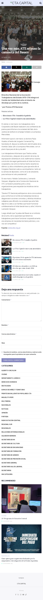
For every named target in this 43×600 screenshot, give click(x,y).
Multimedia (6, 401)
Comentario (6, 300)
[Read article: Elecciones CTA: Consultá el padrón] (7, 242)
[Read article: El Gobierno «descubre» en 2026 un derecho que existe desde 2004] (7, 268)
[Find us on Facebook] (15, 595)
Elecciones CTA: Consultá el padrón (17, 116)
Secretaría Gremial (9, 463)
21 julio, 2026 (16, 262)
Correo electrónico (9, 334)
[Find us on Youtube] (23, 595)
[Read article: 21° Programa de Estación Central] (22, 498)
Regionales (6, 428)
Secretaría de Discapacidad (12, 447)
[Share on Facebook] (6, 67)
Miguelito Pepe (8, 397)
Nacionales (6, 405)
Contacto (21, 578)
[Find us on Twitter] (18, 595)
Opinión (5, 413)
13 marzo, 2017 (6, 57)
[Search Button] (41, 3)
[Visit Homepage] (21, 3)
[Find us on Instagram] (20, 595)
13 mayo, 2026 (16, 279)
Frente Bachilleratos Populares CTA (16, 393)
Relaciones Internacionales (13, 432)
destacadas (9, 62)
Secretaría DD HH (8, 439)
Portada (5, 416)
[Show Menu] (2, 3)
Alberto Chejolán (9, 370)
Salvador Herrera (9, 436)
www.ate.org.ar (14, 228)
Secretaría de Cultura (11, 443)
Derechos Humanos (9, 382)
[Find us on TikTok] (26, 595)
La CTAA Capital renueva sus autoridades (19, 119)
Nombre (5, 325)
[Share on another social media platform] (37, 67)
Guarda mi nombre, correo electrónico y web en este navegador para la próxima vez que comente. (23, 353)
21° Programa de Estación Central (14, 518)
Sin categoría (7, 474)
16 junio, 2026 (16, 270)
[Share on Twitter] (16, 67)
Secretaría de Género (10, 455)
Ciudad (4, 374)
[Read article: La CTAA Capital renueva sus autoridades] (7, 251)
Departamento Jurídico (11, 378)
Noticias (5, 409)
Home (3, 62)
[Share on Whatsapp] (27, 67)
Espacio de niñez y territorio (13, 390)
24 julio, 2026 (16, 251)
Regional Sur (7, 424)
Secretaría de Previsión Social (14, 459)
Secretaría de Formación (11, 451)
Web (3, 343)
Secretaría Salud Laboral (12, 466)
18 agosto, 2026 (17, 242)
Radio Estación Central (11, 420)
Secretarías (6, 470)
